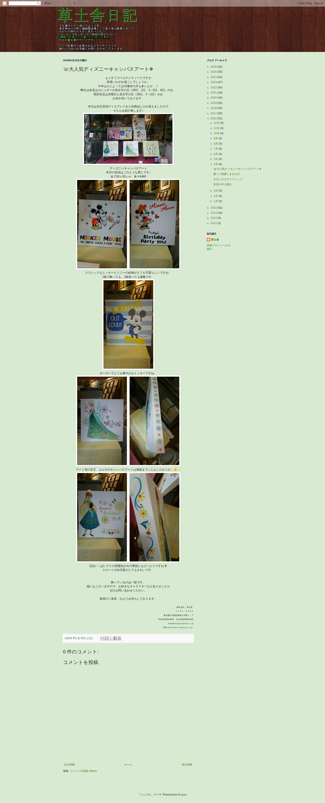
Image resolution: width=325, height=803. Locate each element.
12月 (217, 122)
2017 (214, 113)
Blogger (182, 794)
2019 (214, 103)
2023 (214, 82)
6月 (216, 154)
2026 (214, 66)
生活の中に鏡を (222, 184)
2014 (214, 212)
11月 (217, 128)
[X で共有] (111, 638)
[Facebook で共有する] (115, 638)
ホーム (128, 764)
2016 (214, 118)
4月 (216, 164)
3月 (216, 190)
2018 (214, 108)
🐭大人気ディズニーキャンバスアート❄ (237, 168)
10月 (217, 133)
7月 (216, 148)
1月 (216, 201)
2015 (214, 207)
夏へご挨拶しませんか (226, 173)
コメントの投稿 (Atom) (83, 770)
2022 (214, 87)
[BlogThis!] (107, 638)
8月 (216, 143)
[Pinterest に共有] (119, 638)
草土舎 (215, 239)
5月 (216, 159)
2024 (214, 77)
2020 (214, 97)
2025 (214, 71)
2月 (216, 196)
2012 (214, 223)
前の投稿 (187, 764)
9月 (216, 138)
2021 (214, 92)
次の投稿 (69, 764)
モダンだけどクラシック (228, 179)
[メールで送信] (102, 638)
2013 (214, 217)
